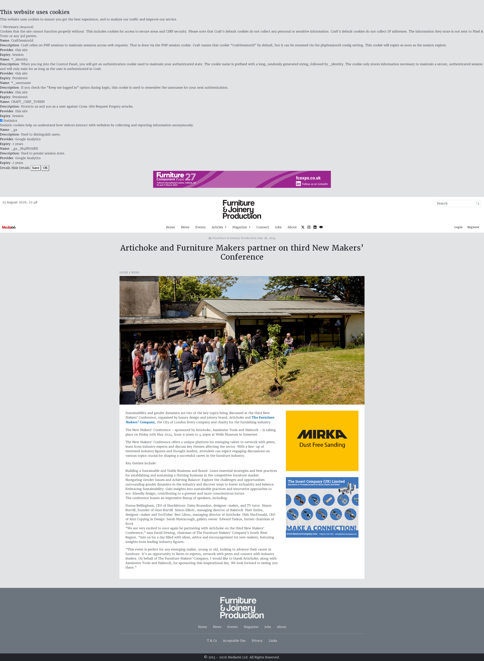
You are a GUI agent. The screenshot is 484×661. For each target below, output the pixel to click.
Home (170, 227)
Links (273, 640)
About (292, 227)
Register (473, 227)
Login (458, 227)
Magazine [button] (240, 227)
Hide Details (20, 168)
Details (5, 168)
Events (200, 227)
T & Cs (212, 640)
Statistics (10, 120)
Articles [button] (218, 227)
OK (45, 168)
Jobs (278, 227)
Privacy (257, 640)
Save (35, 168)
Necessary (18, 27)
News (185, 227)
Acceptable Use (234, 640)
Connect (262, 227)
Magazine (251, 627)
